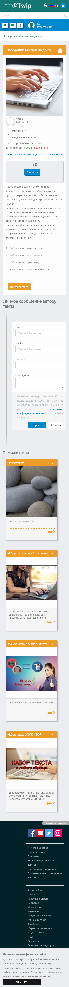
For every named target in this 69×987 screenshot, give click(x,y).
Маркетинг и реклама (41, 928)
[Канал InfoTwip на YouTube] (40, 832)
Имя (17, 327)
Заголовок (21, 359)
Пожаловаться (19, 286)
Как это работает (38, 847)
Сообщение (22, 375)
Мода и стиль (36, 932)
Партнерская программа (42, 868)
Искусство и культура (40, 915)
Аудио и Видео (36, 890)
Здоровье (33, 902)
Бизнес (32, 894)
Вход (40, 24)
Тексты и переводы (22, 153)
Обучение (33, 940)
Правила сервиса (38, 851)
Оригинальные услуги (41, 945)
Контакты (33, 877)
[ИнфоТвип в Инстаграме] (58, 832)
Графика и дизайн (38, 898)
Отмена (56, 425)
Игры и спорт (36, 907)
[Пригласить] (45, 5)
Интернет (33, 911)
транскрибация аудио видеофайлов (31, 644)
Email (18, 343)
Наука (31, 936)
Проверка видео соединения (45, 873)
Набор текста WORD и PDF (24, 734)
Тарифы (32, 864)
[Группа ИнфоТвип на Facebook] (32, 832)
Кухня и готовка (37, 919)
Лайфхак (33, 924)
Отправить (37, 425)
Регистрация (44, 26)
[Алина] (10, 119)
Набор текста (51, 153)
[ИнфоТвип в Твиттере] (49, 832)
